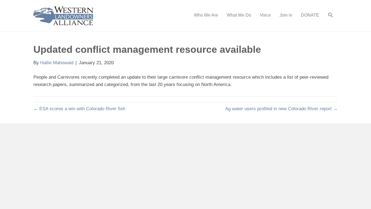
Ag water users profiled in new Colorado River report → (281, 108)
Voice (265, 15)
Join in (285, 15)
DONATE (310, 15)
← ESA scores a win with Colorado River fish (79, 108)
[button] (330, 15)
